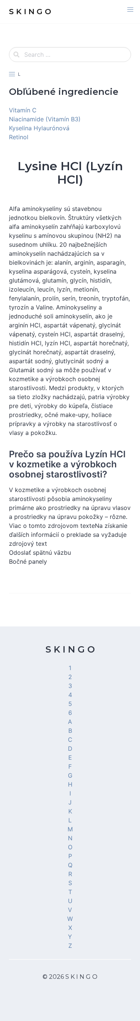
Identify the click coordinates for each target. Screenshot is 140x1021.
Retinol (18, 137)
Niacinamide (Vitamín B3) (45, 119)
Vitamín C (23, 110)
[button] (130, 9)
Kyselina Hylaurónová (39, 128)
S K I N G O (70, 649)
